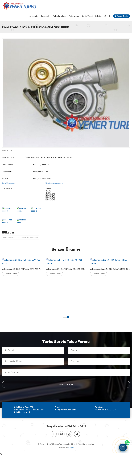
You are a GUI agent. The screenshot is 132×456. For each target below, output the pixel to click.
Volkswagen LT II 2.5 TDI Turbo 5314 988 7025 (22, 269)
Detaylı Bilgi (11, 274)
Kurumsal (45, 16)
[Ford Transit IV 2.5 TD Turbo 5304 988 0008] (66, 93)
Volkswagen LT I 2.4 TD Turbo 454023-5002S (66, 269)
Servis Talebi (87, 16)
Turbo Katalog (58, 16)
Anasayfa (34, 16)
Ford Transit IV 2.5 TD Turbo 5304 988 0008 (20, 238)
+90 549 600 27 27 (105, 409)
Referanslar (74, 16)
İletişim (98, 16)
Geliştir (71, 448)
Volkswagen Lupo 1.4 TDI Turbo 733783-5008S (111, 269)
